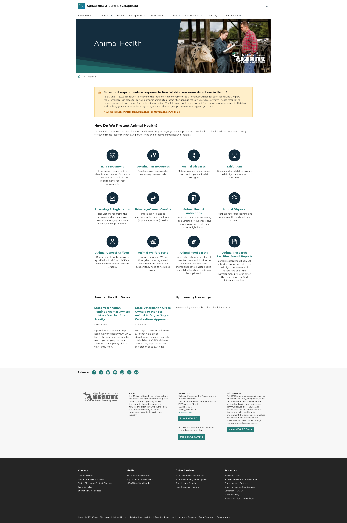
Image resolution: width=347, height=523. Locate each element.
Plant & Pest (231, 15)
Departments (223, 517)
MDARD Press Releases (138, 475)
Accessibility (146, 517)
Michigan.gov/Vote (191, 437)
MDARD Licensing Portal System (191, 479)
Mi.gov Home (119, 517)
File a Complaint (85, 487)
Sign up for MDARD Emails (139, 479)
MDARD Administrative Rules (190, 475)
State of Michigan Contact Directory (95, 483)
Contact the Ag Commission (91, 479)
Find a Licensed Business (236, 483)
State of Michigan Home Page (239, 498)
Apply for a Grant (232, 475)
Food (175, 15)
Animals (105, 15)
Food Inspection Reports (187, 487)
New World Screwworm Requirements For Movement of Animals (142, 112)
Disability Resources (164, 517)
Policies (133, 517)
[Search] (267, 6)
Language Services (186, 517)
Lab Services (192, 15)
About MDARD (85, 15)
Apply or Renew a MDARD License (241, 479)
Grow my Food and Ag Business (239, 487)
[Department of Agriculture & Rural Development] (79, 76)
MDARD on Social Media (138, 483)
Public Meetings (232, 494)
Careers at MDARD (233, 491)
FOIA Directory (206, 517)
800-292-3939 (185, 412)
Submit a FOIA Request (89, 491)
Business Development (129, 15)
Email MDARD (188, 418)
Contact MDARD (86, 475)
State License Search (186, 483)
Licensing (212, 15)
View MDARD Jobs (240, 429)
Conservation (157, 15)
